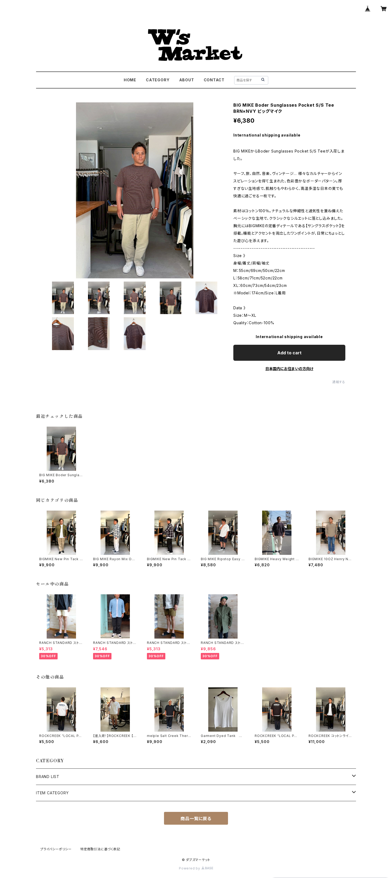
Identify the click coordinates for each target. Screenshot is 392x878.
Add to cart (289, 352)
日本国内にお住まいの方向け (289, 368)
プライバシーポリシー (56, 849)
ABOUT (186, 80)
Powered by (190, 868)
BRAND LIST (47, 776)
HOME (130, 80)
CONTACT (214, 80)
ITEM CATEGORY (52, 793)
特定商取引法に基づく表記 (100, 849)
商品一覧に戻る (196, 818)
